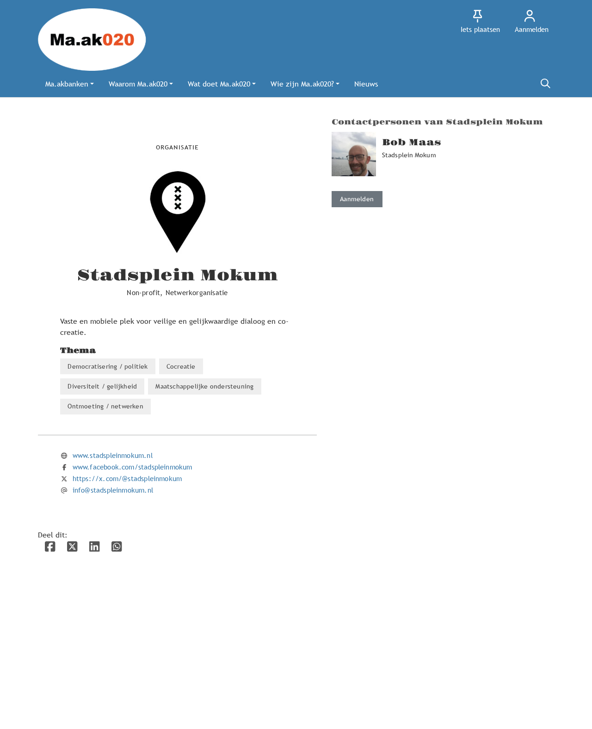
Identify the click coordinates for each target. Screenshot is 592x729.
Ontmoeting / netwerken (105, 406)
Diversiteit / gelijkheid (102, 386)
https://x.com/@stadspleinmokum (127, 478)
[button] (69, 83)
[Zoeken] (545, 84)
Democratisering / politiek (108, 366)
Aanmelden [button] (357, 199)
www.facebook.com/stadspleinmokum (132, 466)
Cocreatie (181, 366)
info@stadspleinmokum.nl (113, 489)
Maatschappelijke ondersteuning (204, 386)
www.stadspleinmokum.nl (113, 455)
